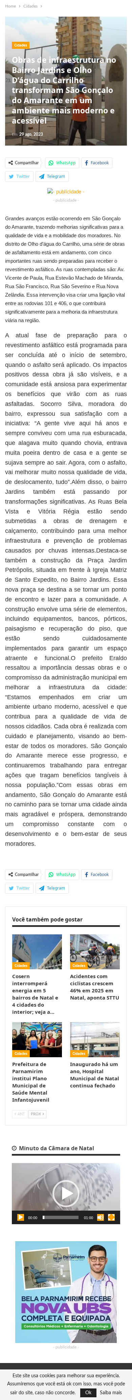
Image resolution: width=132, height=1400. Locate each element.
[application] (66, 1193)
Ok (88, 1392)
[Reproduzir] (20, 1217)
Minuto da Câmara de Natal (56, 1148)
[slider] (61, 1217)
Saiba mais (111, 1392)
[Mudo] (100, 1217)
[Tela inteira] (111, 1217)
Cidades (20, 45)
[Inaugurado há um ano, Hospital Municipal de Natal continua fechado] (95, 1039)
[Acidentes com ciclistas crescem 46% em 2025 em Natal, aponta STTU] (95, 951)
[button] (66, 1193)
